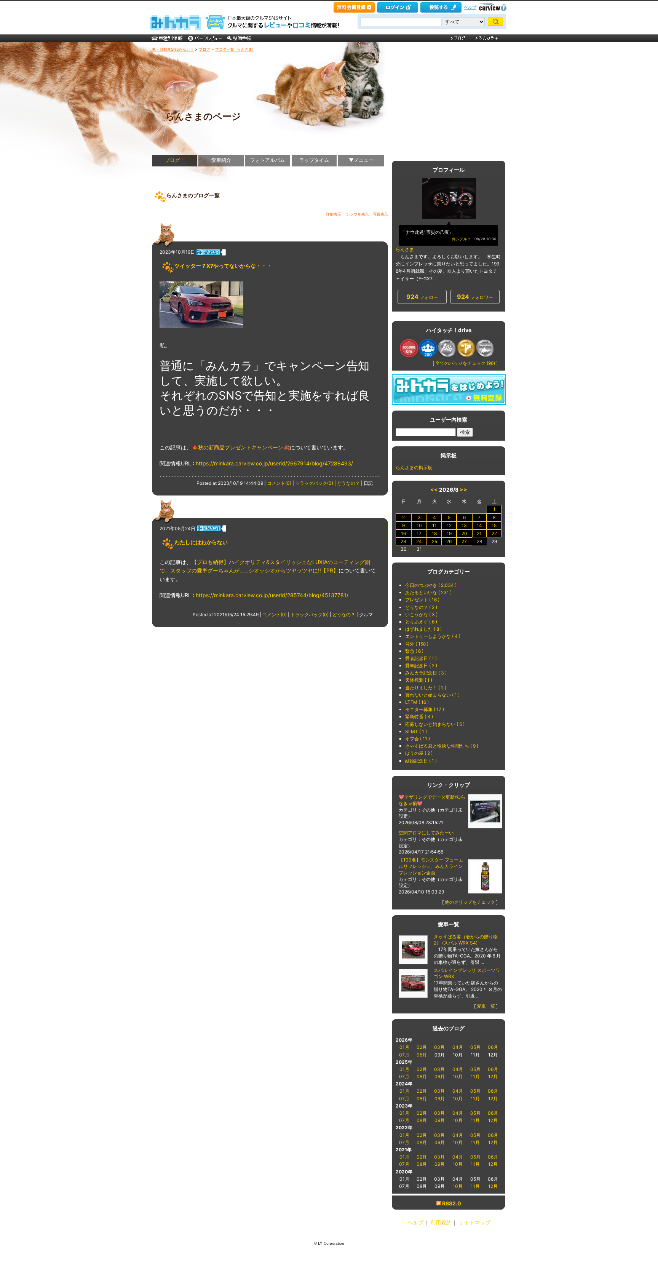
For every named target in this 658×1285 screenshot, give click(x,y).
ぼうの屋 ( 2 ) (419, 753)
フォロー (422, 296)
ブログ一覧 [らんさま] (234, 49)
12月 (493, 1076)
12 (449, 525)
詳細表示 (333, 214)
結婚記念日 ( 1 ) (421, 761)
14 (479, 525)
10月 (458, 1076)
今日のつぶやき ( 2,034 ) (431, 585)
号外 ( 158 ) (416, 644)
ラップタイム (314, 160)
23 (403, 541)
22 (494, 533)
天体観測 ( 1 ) (418, 680)
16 (403, 533)
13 (464, 525)
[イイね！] (208, 252)
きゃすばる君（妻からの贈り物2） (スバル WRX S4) (466, 940)
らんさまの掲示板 (414, 467)
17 (419, 533)
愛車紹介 (221, 160)
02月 (422, 1047)
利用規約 (441, 1222)
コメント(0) (279, 483)
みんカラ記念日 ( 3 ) (426, 673)
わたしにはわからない (201, 542)
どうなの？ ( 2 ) (421, 607)
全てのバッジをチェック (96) (465, 363)
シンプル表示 (357, 214)
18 (434, 533)
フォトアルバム (267, 160)
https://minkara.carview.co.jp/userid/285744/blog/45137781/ (272, 595)
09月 (439, 1076)
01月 (404, 1047)
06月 (493, 1047)
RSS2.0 (451, 1203)
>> (463, 489)
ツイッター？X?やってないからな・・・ (223, 265)
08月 (422, 1055)
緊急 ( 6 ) (414, 651)
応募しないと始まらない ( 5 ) (435, 724)
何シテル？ (461, 239)
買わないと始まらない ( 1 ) (432, 695)
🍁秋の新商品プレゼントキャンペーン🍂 (241, 447)
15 (494, 525)
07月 (404, 1055)
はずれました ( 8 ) (423, 629)
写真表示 (380, 214)
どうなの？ (348, 483)
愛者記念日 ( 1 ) (421, 658)
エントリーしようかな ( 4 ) (432, 636)
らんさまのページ (203, 116)
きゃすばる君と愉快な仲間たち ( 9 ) (441, 746)
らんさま (405, 249)
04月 (457, 1047)
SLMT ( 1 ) (416, 731)
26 (449, 541)
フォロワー (475, 296)
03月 (439, 1047)
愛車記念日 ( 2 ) (421, 665)
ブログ (204, 49)
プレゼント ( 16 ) (422, 600)
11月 (475, 1076)
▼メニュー (361, 160)
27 (464, 541)
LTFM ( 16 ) (417, 702)
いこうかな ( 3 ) (421, 614)
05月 (475, 1047)
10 (419, 525)
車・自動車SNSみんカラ (173, 49)
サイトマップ (474, 1222)
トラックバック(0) (314, 483)
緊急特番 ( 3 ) (419, 716)
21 (479, 533)
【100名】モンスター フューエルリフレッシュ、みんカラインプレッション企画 (431, 866)
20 (464, 533)
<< (434, 489)
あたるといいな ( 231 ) (428, 592)
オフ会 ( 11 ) (417, 739)
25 (434, 541)
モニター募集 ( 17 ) (424, 709)
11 (434, 525)
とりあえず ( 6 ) (421, 622)
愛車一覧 (486, 1006)
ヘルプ (470, 7)
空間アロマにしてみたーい (426, 833)
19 (449, 533)
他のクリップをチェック (470, 902)
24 (419, 541)
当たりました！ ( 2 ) (425, 687)
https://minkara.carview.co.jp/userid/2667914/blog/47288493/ (274, 463)
